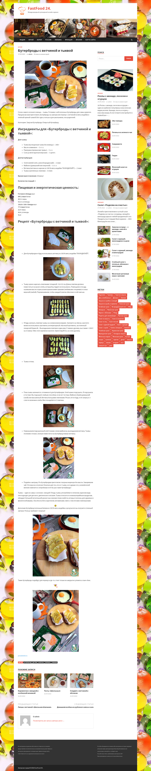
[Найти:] (115, 58)
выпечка (108, 339)
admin (30, 54)
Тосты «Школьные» (52, 691)
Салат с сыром (103, 327)
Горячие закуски (120, 295)
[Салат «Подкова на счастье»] (115, 200)
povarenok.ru (22, 656)
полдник (116, 342)
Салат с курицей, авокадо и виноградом (122, 251)
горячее (116, 339)
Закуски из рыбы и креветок (108, 304)
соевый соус (103, 345)
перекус (48, 662)
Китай (31, 40)
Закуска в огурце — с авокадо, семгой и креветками (120, 229)
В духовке (102, 295)
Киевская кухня (124, 304)
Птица (115, 313)
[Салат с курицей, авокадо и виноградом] (104, 258)
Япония (79, 40)
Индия (22, 40)
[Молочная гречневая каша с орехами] (104, 281)
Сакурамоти (117, 144)
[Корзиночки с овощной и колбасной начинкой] (29, 688)
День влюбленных (105, 298)
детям (35, 662)
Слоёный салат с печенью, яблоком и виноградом (120, 264)
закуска (41, 662)
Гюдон (114, 155)
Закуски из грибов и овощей (108, 301)
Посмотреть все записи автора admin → (48, 721)
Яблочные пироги (104, 336)
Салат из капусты (104, 319)
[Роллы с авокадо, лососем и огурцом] (115, 91)
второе (101, 339)
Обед (129, 307)
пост (122, 342)
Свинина (127, 327)
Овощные (102, 310)
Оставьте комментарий (41, 54)
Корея (39, 40)
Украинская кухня (117, 330)
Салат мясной (113, 322)
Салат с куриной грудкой (107, 324)
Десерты (116, 298)
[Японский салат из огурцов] (104, 174)
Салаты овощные (116, 327)
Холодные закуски (120, 333)
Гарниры (110, 295)
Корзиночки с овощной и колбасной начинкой (28, 692)
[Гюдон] (104, 163)
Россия (48, 40)
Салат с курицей (122, 324)
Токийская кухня (104, 330)
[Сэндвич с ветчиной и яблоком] (81, 688)
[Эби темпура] (104, 128)
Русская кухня (123, 316)
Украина (58, 40)
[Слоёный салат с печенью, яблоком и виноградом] (104, 269)
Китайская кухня (104, 307)
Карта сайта (90, 40)
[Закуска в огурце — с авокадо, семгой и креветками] (104, 234)
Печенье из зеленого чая (122, 132)
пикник (54, 662)
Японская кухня (118, 336)
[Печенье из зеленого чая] (104, 140)
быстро (127, 336)
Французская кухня (105, 333)
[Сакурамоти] (104, 151)
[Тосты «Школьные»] (55, 688)
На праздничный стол (119, 307)
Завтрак (123, 298)
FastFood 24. (39, 8)
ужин (110, 345)
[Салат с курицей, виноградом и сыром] (104, 246)
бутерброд (27, 662)
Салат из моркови (118, 319)
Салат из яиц (103, 322)
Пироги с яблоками (105, 313)
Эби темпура (117, 121)
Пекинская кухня (112, 310)
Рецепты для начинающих (107, 316)
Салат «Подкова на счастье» (112, 205)
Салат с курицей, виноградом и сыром (120, 240)
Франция (68, 40)
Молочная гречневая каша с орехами (120, 275)
